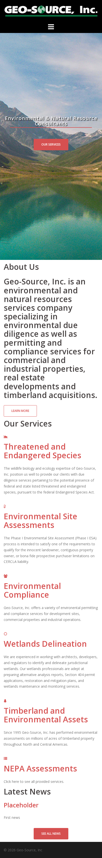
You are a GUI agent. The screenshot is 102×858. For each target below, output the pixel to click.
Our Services (51, 144)
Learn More (20, 411)
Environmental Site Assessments (40, 520)
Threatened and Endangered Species (42, 450)
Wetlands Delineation (45, 643)
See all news (51, 833)
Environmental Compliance (32, 590)
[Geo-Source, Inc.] (51, 10)
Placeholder (21, 805)
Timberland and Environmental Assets (46, 715)
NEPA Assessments (40, 768)
